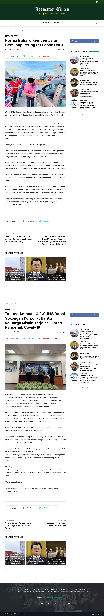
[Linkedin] (48, 603)
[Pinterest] (55, 603)
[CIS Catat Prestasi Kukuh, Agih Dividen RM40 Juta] (56, 269)
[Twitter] (97, 2)
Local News (14, 270)
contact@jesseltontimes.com (56, 598)
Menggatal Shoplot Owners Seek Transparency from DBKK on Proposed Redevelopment (15, 276)
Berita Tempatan (17, 30)
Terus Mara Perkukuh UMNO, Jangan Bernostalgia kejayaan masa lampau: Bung (19, 239)
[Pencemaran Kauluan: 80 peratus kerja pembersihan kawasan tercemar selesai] (74, 93)
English (46, 23)
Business (83, 100)
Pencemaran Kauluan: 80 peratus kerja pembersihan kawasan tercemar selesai (89, 94)
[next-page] (10, 285)
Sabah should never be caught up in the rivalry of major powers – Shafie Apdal (35, 277)
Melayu (56, 23)
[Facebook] (93, 2)
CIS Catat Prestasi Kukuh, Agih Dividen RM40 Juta (56, 278)
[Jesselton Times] (52, 12)
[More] (55, 56)
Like (95, 41)
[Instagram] (41, 603)
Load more (84, 114)
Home (7, 30)
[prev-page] (6, 285)
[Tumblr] (62, 603)
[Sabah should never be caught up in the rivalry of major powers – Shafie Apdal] (36, 269)
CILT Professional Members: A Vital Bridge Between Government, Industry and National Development (88, 105)
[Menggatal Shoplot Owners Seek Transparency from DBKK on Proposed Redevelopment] (74, 59)
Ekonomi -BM (56, 275)
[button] (96, 23)
